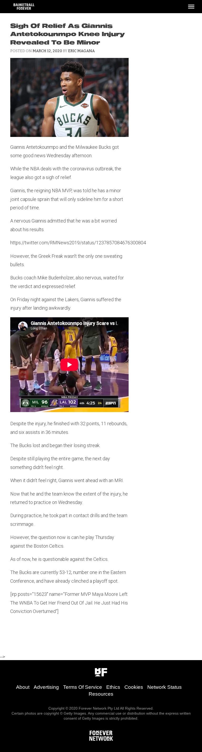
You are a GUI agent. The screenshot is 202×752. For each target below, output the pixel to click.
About (22, 687)
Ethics (113, 687)
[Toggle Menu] (191, 6)
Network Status (164, 687)
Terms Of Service (82, 687)
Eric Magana (81, 51)
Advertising (46, 687)
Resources (101, 694)
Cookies (133, 687)
